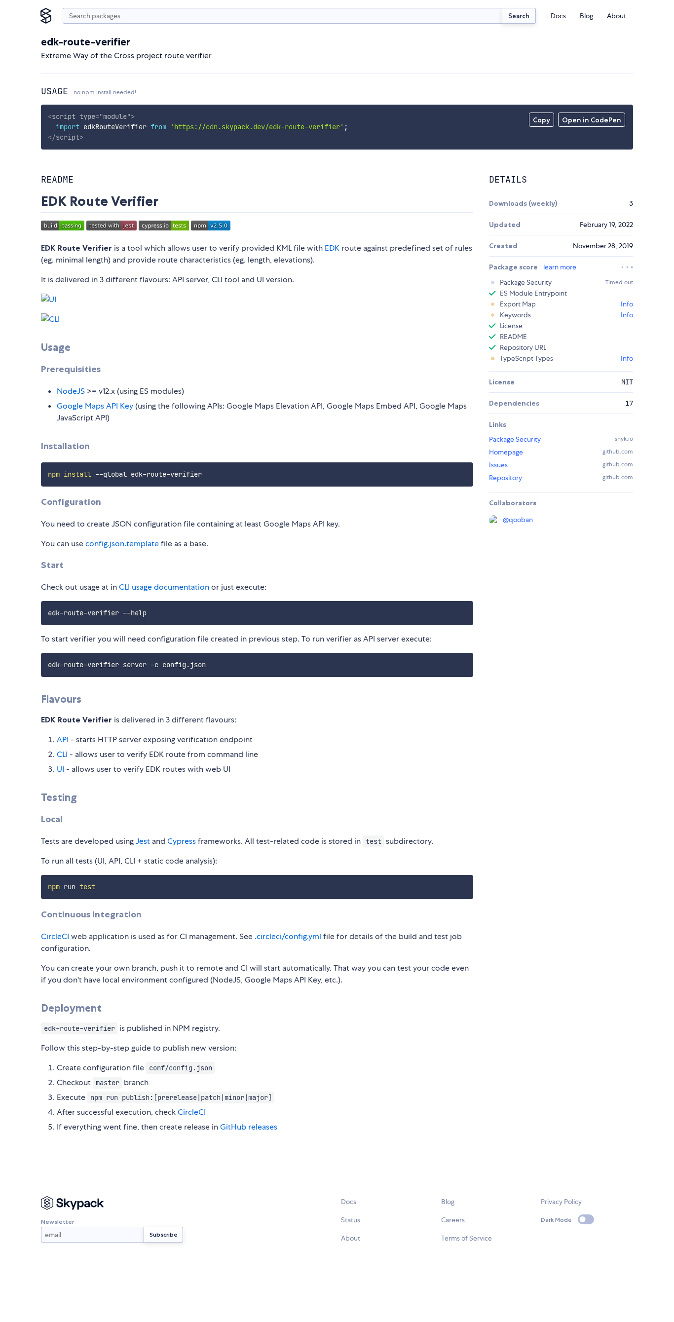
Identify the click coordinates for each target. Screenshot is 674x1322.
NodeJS (71, 391)
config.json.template (122, 543)
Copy (541, 119)
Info (627, 304)
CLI (62, 754)
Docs (558, 15)
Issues (498, 464)
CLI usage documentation (164, 587)
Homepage (506, 452)
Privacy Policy (561, 1201)
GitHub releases (248, 1127)
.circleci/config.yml (288, 936)
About (616, 15)
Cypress (181, 841)
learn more (559, 267)
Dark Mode (556, 1219)
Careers (453, 1219)
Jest (143, 841)
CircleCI (55, 936)
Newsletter (57, 1221)
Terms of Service (466, 1238)
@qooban (518, 519)
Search (518, 16)
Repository (505, 477)
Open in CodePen (591, 119)
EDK (332, 248)
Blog (586, 15)
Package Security (515, 439)
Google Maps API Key (95, 406)
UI (60, 769)
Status (350, 1219)
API (63, 739)
